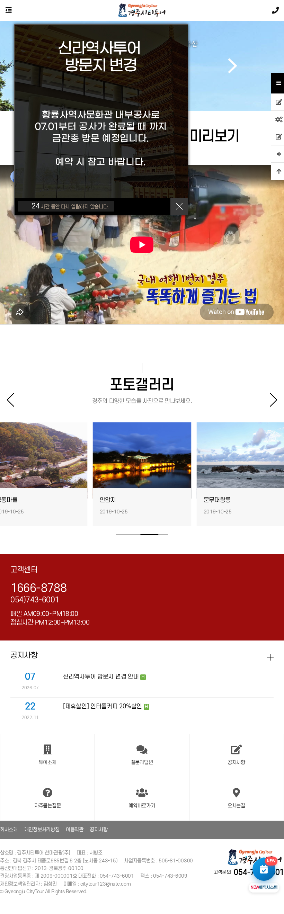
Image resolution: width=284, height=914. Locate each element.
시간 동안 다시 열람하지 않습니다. (70, 206)
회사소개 (9, 830)
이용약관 (74, 830)
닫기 (179, 206)
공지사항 (98, 830)
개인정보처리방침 (42, 830)
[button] (232, 65)
